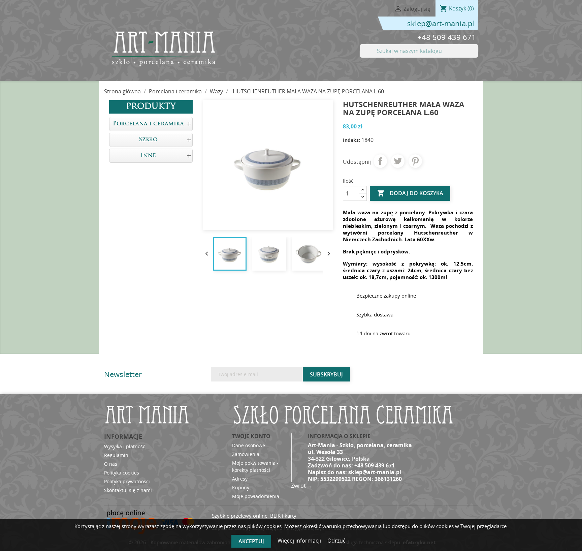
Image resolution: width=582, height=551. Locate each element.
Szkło (148, 140)
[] (475, 55)
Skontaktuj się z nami (128, 490)
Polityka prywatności (127, 481)
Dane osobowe (248, 445)
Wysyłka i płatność (124, 446)
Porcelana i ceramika (148, 124)
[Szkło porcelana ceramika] (163, 48)
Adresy (240, 479)
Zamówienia (245, 454)
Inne (148, 155)
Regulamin (116, 455)
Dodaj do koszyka (410, 193)
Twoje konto (251, 436)
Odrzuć (336, 540)
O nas (110, 464)
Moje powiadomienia (255, 496)
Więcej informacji (300, 540)
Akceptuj (251, 541)
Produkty (151, 107)
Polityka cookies (121, 472)
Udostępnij (380, 161)
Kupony (240, 487)
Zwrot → (302, 485)
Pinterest (415, 161)
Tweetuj (398, 161)
